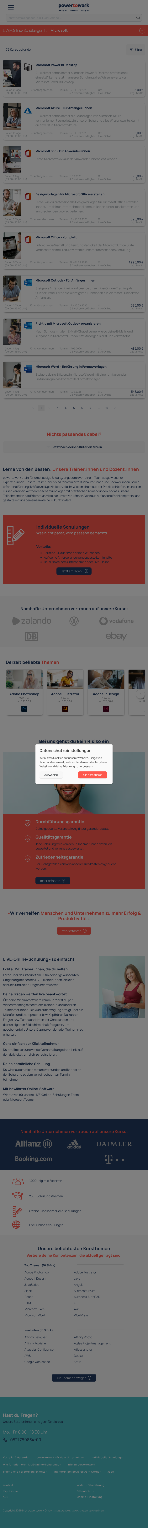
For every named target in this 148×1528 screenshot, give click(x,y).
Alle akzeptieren (92, 775)
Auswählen (51, 775)
